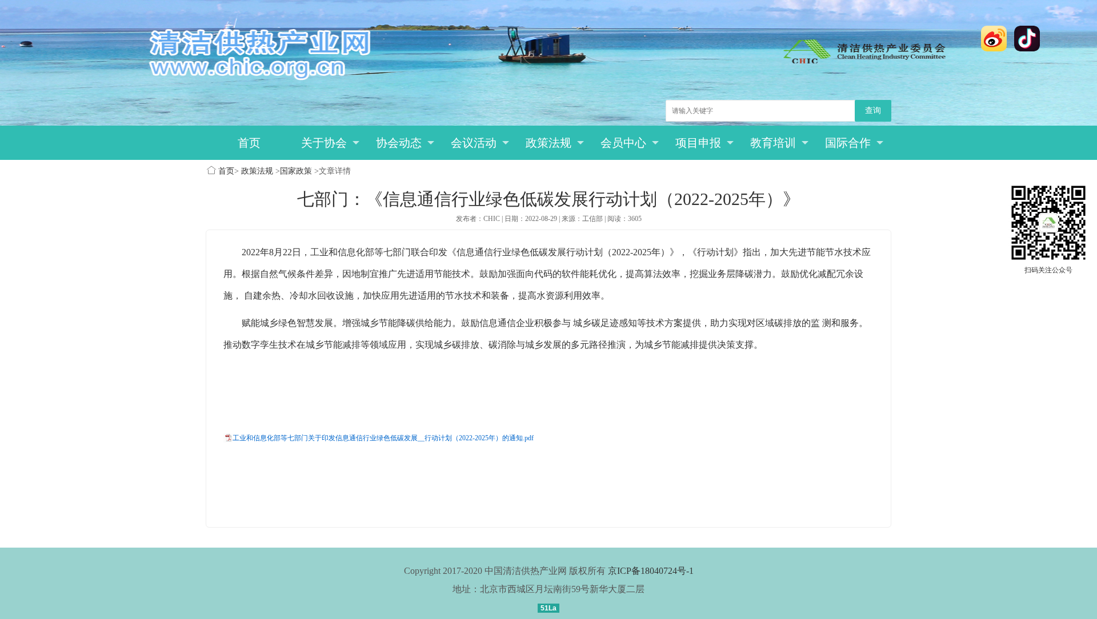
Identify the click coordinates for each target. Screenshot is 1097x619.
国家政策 (296, 171)
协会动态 (399, 142)
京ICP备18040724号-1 (651, 571)
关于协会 (324, 142)
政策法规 (548, 142)
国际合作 (848, 142)
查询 (873, 110)
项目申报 (698, 142)
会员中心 (623, 142)
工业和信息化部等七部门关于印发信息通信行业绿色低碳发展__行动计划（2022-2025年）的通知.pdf (383, 438)
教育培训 (773, 142)
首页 (249, 142)
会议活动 (474, 142)
